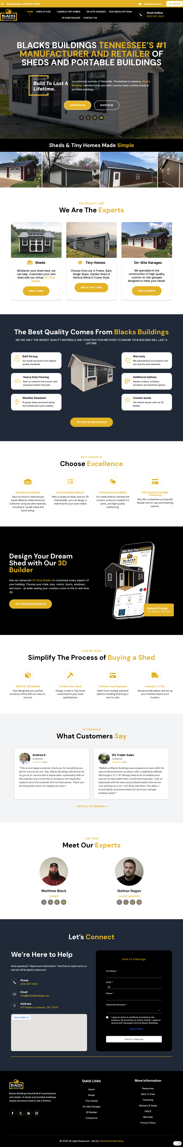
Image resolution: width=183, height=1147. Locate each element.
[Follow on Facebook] (81, 117)
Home (30, 11)
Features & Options (120, 11)
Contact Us (90, 18)
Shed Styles (43, 11)
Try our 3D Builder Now (91, 422)
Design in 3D (77, 105)
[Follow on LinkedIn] (28, 1113)
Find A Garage (147, 290)
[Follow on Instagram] (95, 117)
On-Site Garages (96, 11)
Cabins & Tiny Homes (68, 11)
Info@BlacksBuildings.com (34, 995)
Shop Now (106, 105)
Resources (148, 1088)
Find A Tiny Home (91, 287)
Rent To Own (148, 1094)
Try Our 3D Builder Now (30, 604)
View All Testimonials (91, 806)
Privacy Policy (148, 1122)
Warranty (148, 1117)
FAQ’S (148, 1111)
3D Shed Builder (71, 18)
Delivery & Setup (148, 1105)
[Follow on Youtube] (101, 117)
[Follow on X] (88, 117)
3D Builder (91, 1112)
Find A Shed (36, 291)
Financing (148, 1099)
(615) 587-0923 (29, 984)
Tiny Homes (91, 1100)
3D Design (174, 3)
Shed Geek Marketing (111, 1141)
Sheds (91, 1095)
